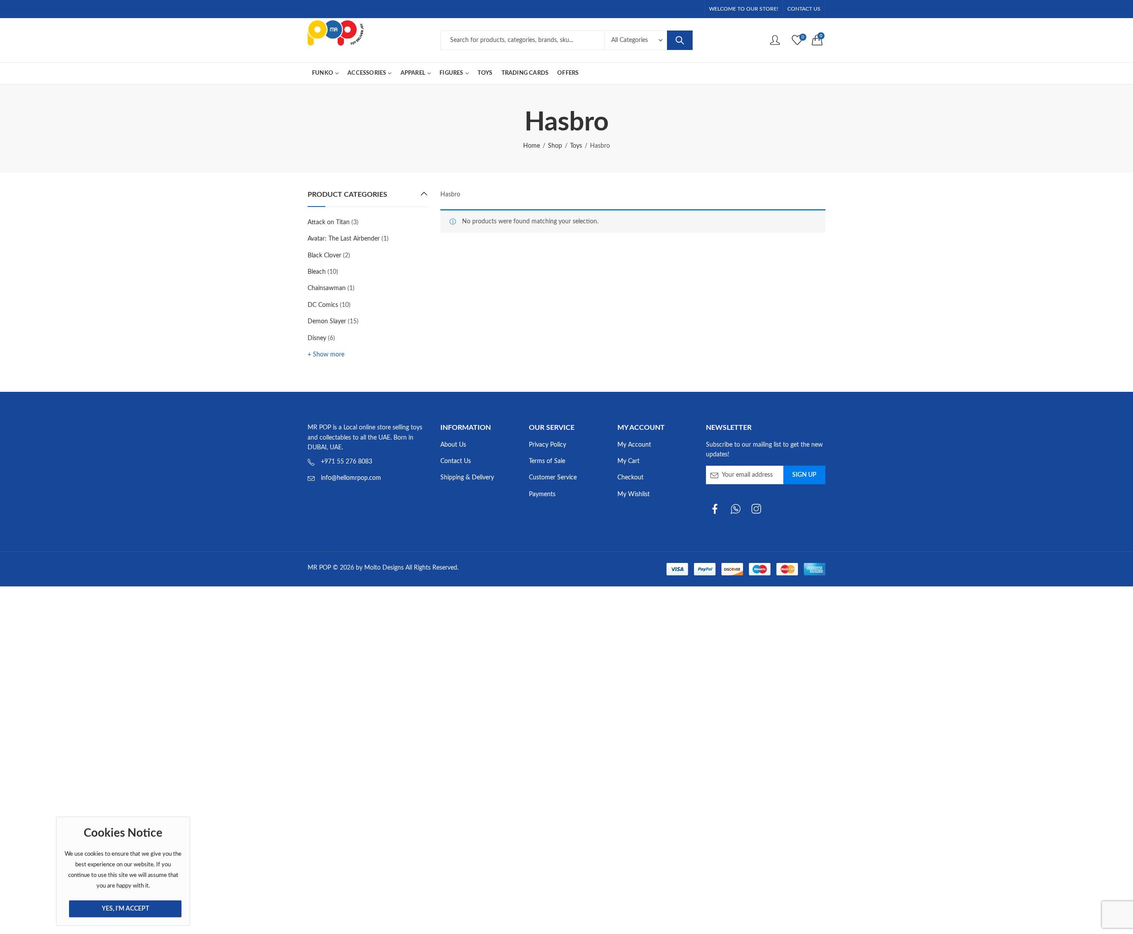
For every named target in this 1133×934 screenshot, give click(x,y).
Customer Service (553, 478)
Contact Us (455, 461)
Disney (317, 338)
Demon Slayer (327, 321)
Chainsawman (327, 288)
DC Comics (323, 305)
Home (531, 146)
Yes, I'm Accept (125, 909)
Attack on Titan (329, 222)
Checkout (630, 478)
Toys (576, 146)
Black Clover (324, 256)
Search (680, 40)
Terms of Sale (547, 461)
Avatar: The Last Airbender (344, 239)
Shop (555, 146)
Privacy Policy (547, 445)
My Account (634, 445)
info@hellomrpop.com (351, 478)
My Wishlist (633, 494)
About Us (453, 445)
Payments (542, 494)
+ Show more (326, 355)
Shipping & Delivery (467, 478)
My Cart (628, 461)
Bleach (317, 272)
